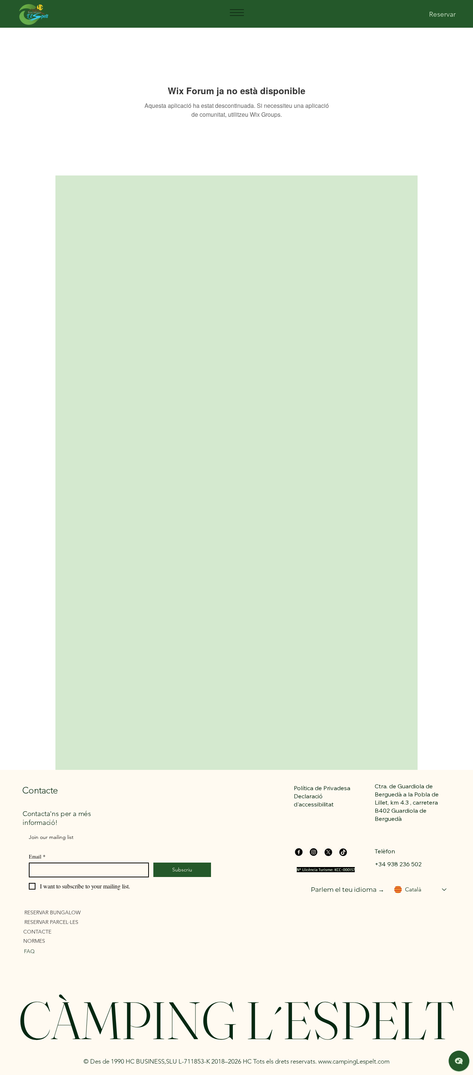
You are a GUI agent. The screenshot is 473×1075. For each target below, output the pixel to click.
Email (37, 856)
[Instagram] (313, 852)
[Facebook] (298, 852)
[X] (328, 852)
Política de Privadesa (322, 788)
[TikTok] (343, 852)
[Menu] (236, 12)
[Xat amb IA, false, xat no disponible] (459, 1061)
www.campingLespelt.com (353, 1061)
